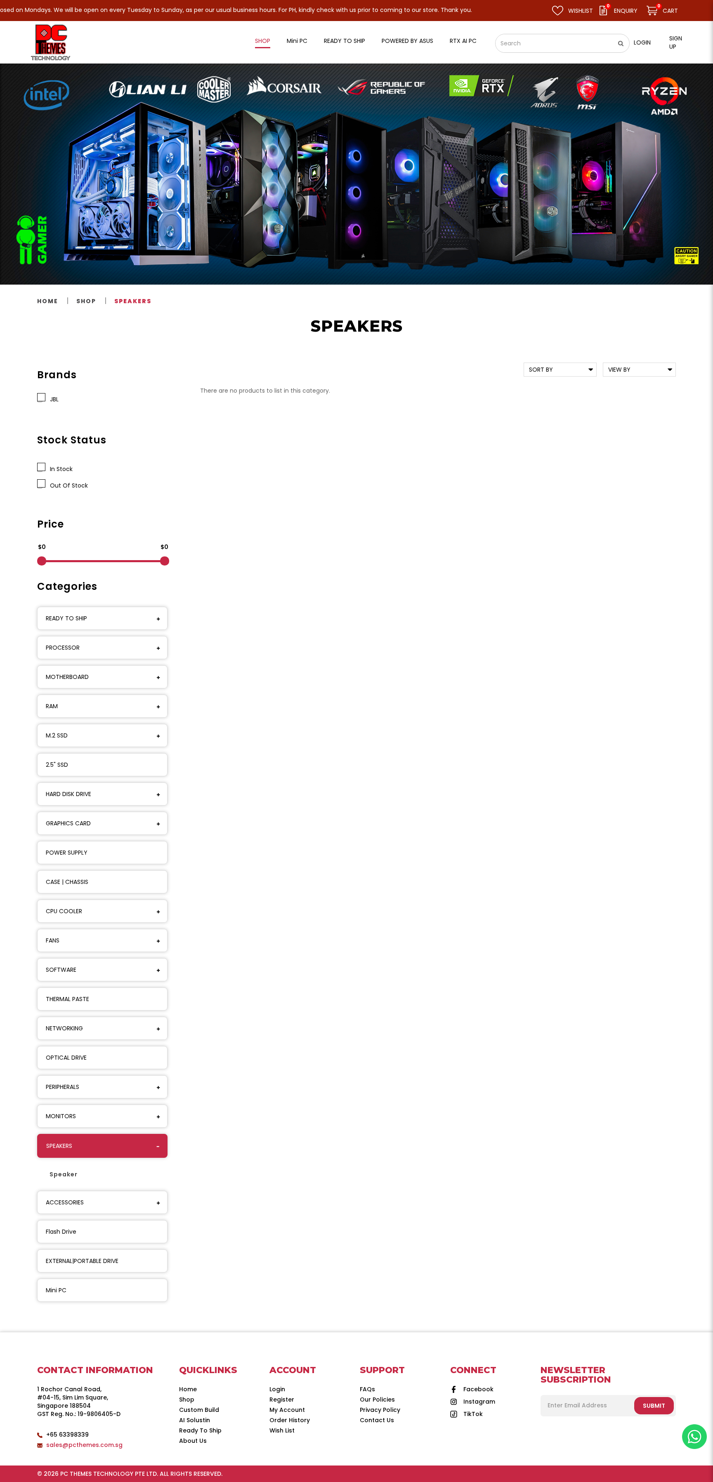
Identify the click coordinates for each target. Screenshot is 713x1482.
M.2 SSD (57, 735)
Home (47, 301)
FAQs (367, 1389)
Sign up (675, 42)
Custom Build (199, 1410)
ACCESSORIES (65, 1202)
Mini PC (56, 1290)
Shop (86, 301)
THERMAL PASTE (67, 999)
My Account (287, 1410)
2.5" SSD (57, 765)
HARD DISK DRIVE (68, 794)
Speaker (64, 1174)
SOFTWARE (61, 970)
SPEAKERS (132, 301)
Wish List (282, 1430)
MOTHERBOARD (67, 677)
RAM (52, 706)
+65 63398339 (67, 1434)
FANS (52, 940)
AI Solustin (194, 1420)
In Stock (60, 469)
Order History (289, 1420)
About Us (193, 1441)
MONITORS (61, 1116)
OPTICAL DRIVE (66, 1057)
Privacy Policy (380, 1410)
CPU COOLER (64, 911)
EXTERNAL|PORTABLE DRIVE (82, 1261)
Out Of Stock (67, 485)
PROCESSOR (63, 647)
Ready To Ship (200, 1430)
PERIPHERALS (62, 1087)
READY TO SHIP (66, 618)
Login (642, 42)
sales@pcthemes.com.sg (84, 1445)
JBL (53, 399)
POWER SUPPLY (66, 852)
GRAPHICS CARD (68, 823)
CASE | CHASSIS (67, 882)
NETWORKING (64, 1028)
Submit (654, 1406)
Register (281, 1399)
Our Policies (377, 1399)
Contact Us (377, 1420)
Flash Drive (61, 1232)
